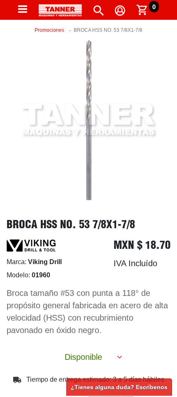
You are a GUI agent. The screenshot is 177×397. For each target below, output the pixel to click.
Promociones (49, 30)
